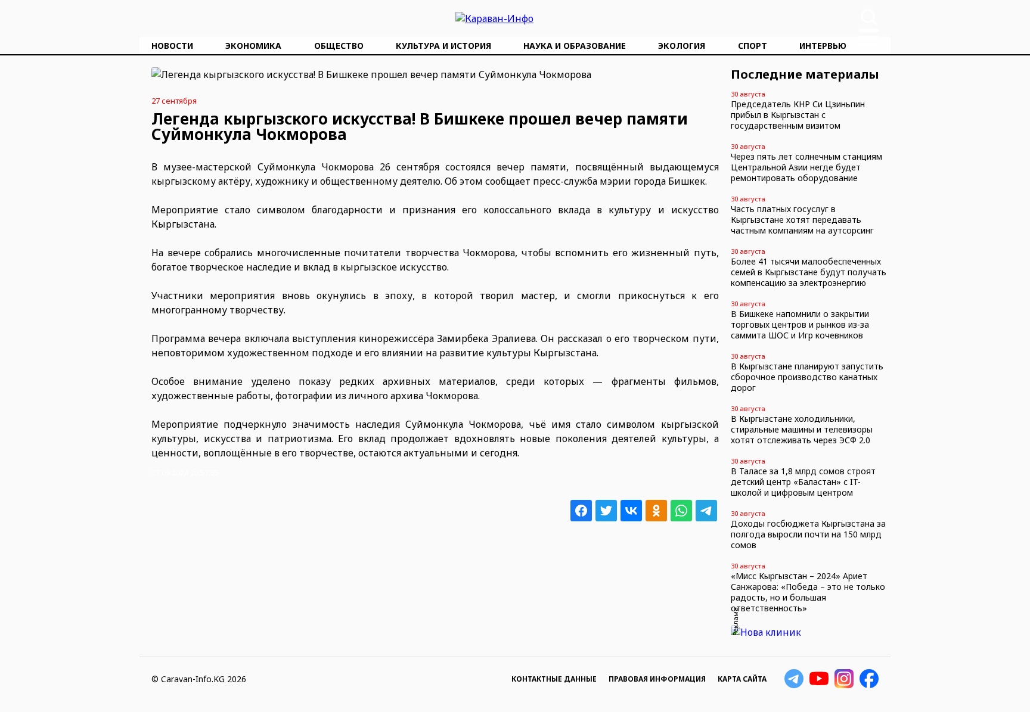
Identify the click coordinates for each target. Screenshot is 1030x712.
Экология (681, 45)
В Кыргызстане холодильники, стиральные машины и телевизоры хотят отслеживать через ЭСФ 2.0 (802, 429)
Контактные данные (554, 679)
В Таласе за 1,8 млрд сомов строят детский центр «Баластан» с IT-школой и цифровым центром (803, 481)
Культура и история (443, 45)
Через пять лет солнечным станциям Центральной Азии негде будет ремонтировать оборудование (806, 167)
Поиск (869, 17)
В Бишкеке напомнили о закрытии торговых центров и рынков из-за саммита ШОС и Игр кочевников (800, 324)
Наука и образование (574, 45)
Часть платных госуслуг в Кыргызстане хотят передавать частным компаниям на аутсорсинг (802, 219)
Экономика (253, 45)
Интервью (822, 45)
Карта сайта (742, 679)
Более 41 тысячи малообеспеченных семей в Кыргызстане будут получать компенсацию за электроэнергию (808, 272)
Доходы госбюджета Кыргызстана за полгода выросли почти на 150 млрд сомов (808, 534)
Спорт (752, 45)
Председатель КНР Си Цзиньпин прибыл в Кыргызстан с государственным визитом (798, 114)
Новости (172, 45)
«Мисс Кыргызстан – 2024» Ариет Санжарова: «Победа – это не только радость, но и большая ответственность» (808, 592)
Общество (339, 45)
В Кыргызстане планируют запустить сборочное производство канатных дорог (807, 376)
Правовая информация (657, 679)
